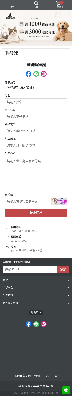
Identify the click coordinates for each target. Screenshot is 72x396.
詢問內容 (10, 153)
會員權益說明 (10, 302)
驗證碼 (9, 194)
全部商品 (8, 287)
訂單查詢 (8, 295)
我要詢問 (10, 82)
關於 (5, 279)
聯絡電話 (10, 124)
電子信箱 (10, 109)
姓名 (7, 95)
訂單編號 (10, 138)
